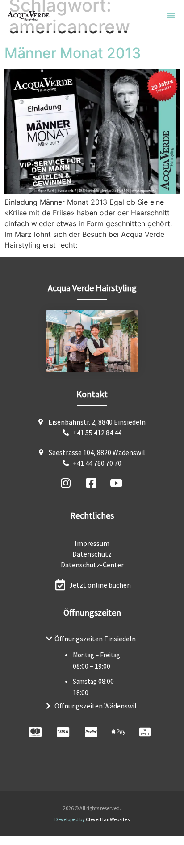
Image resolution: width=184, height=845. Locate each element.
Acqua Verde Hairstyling (92, 287)
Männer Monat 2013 (72, 53)
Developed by (92, 819)
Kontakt (92, 393)
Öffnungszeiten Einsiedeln (95, 638)
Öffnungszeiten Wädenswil (95, 705)
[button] (171, 16)
